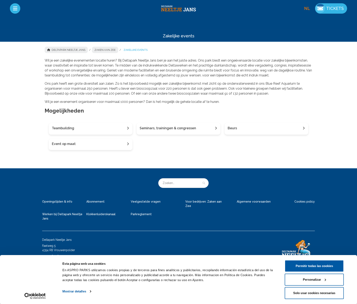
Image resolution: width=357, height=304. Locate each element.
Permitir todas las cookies (314, 266)
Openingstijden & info (57, 201)
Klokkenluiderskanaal (100, 214)
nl (307, 8)
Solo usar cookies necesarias (314, 293)
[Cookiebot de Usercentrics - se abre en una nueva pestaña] (35, 296)
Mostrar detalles (74, 291)
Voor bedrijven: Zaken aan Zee (203, 204)
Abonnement (95, 201)
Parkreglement (141, 214)
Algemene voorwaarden (254, 201)
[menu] (15, 8)
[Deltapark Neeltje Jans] (178, 9)
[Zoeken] (204, 183)
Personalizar (312, 279)
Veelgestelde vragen (146, 201)
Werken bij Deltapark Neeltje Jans (62, 216)
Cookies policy (304, 201)
